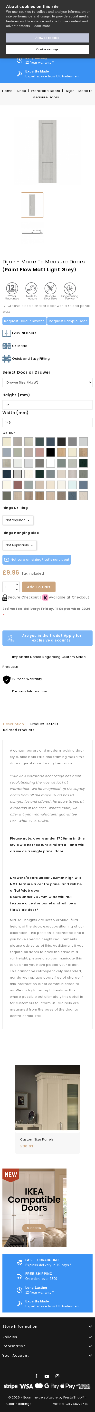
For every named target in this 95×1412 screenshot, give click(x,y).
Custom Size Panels (37, 1139)
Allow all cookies (47, 38)
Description (13, 724)
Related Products (19, 729)
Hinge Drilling (15, 507)
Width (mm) (15, 412)
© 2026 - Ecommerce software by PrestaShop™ (46, 1397)
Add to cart (38, 587)
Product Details (44, 724)
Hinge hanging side (20, 532)
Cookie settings (47, 49)
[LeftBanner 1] (34, 1208)
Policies (9, 1337)
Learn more (41, 26)
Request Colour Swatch (24, 321)
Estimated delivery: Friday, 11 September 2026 (46, 611)
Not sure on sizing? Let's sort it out (40, 559)
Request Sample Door (68, 321)
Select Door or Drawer (26, 372)
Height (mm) (16, 395)
